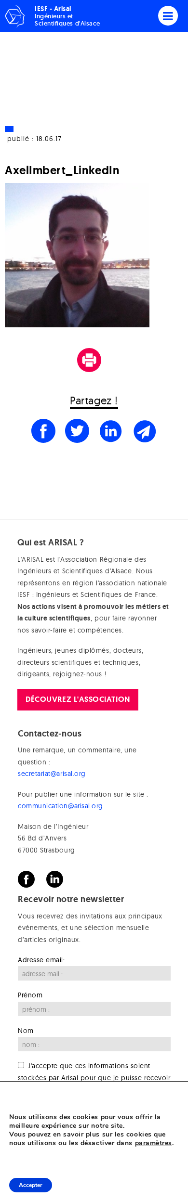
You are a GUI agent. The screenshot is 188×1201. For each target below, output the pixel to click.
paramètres (153, 1143)
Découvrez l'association (78, 699)
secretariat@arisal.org (52, 773)
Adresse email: (41, 960)
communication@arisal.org (60, 805)
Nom (26, 1030)
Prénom (30, 995)
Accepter (30, 1185)
